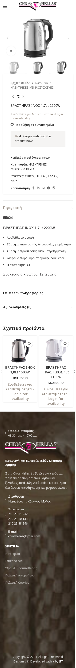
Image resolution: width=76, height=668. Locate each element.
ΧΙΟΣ (14, 181)
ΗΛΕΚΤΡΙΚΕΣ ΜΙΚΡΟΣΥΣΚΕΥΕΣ (32, 87)
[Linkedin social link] (38, 188)
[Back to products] (18, 96)
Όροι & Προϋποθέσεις (21, 568)
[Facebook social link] (33, 188)
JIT (61, 661)
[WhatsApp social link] (43, 188)
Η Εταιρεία (12, 554)
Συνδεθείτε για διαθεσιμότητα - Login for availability (20, 391)
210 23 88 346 (18, 523)
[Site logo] (38, 6)
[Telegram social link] (48, 188)
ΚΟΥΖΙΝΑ (41, 83)
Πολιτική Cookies (17, 582)
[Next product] (23, 96)
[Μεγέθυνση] (11, 51)
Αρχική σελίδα (20, 83)
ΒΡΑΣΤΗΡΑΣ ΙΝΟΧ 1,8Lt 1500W (20, 369)
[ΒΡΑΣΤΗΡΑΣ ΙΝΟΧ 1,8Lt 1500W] (20, 350)
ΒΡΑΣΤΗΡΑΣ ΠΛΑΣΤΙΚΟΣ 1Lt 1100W (56, 372)
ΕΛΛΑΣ (52, 176)
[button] (7, 38)
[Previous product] (13, 96)
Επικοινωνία (14, 561)
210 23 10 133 (18, 519)
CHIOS (29, 176)
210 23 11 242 (18, 514)
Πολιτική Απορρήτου (20, 575)
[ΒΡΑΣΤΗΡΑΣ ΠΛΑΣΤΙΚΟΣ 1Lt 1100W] (56, 350)
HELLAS (41, 176)
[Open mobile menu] (5, 6)
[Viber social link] (54, 188)
